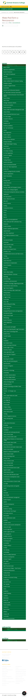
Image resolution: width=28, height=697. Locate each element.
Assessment (6, 88)
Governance (6, 146)
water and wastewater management (11, 497)
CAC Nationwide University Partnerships (12, 92)
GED (4, 237)
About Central (6, 67)
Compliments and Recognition (7, 678)
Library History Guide (8, 411)
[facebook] (3, 660)
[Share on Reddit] (22, 52)
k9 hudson (5, 425)
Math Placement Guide (8, 566)
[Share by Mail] (24, 52)
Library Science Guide (8, 315)
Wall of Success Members (9, 139)
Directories (4, 685)
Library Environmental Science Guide (11, 467)
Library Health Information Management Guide (13, 109)
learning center (6, 180)
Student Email (4, 673)
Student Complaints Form (6, 676)
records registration (7, 529)
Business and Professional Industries (11, 90)
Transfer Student (7, 336)
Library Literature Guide (8, 460)
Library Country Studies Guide (9, 436)
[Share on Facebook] (3, 52)
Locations (5, 595)
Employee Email (5, 671)
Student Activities (7, 226)
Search (4, 488)
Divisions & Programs (8, 365)
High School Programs (8, 288)
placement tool (6, 397)
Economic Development (8, 504)
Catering (5, 76)
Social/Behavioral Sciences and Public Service (13, 253)
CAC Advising (6, 550)
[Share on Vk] (19, 52)
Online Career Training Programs (10, 189)
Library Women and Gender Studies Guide (12, 447)
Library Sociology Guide (8, 381)
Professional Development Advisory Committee (13, 192)
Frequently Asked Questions (9, 379)
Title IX (4, 324)
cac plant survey (7, 522)
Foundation (5, 429)
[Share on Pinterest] (11, 52)
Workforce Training (7, 508)
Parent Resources (7, 306)
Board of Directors (7, 320)
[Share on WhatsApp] (8, 52)
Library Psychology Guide (9, 456)
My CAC (5, 388)
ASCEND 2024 (6, 458)
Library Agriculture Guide (8, 352)
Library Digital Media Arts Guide (10, 395)
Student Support (7, 134)
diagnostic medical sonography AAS (11, 451)
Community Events (7, 409)
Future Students (6, 604)
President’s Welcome (8, 118)
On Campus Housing (8, 150)
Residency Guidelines (8, 125)
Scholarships (6, 372)
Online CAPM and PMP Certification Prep (12, 221)
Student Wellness (7, 137)
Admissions (5, 598)
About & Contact (5, 6)
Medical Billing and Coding (9, 304)
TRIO (4, 393)
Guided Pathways (7, 593)
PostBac (5, 547)
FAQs (4, 178)
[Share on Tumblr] (16, 52)
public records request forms (9, 249)
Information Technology (8, 370)
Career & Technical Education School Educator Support (13, 95)
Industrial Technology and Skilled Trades (12, 386)
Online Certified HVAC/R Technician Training (13, 81)
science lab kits (6, 308)
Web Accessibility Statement (9, 554)
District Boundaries (7, 176)
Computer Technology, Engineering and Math (13, 283)
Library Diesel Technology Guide (10, 331)
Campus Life (6, 614)
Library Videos (6, 185)
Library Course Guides (8, 449)
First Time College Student (9, 377)
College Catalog (6, 407)
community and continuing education (11, 432)
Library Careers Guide (8, 434)
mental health (6, 404)
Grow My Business (7, 78)
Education (5, 368)
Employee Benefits (7, 141)
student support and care (9, 531)
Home (4, 588)
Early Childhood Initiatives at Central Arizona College (13, 439)
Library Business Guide (8, 472)
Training (5, 256)
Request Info (6, 356)
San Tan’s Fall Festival (8, 128)
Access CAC (6, 169)
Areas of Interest (7, 203)
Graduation (5, 340)
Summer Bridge (6, 279)
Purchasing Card (7, 540)
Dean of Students (7, 265)
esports (5, 501)
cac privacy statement (8, 465)
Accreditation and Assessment (10, 281)
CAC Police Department (8, 233)
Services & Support (7, 155)
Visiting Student (6, 292)
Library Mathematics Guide (9, 518)
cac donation (6, 543)
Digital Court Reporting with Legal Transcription (13, 329)
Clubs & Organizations (8, 173)
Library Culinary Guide (8, 463)
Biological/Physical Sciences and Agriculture (13, 311)
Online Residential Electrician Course (11, 114)
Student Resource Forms (6, 666)
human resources (7, 107)
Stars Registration (7, 132)
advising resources (7, 384)
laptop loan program (8, 538)
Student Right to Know (8, 347)
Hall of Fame (6, 100)
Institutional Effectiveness (9, 570)
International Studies (8, 313)
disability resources (7, 536)
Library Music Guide (7, 427)
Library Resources (7, 182)
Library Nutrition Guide (8, 244)
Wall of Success (6, 295)
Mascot (5, 217)
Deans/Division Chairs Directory (10, 285)
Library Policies (6, 112)
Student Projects (7, 499)
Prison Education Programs (9, 354)
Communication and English (9, 327)
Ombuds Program (7, 559)
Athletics (5, 611)
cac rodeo (5, 483)
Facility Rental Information (9, 423)
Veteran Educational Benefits (9, 164)
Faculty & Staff (6, 602)
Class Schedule (6, 402)
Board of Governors (7, 72)
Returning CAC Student (8, 359)
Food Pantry (6, 579)
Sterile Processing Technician (9, 345)
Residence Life (6, 123)
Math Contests (6, 148)
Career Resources (7, 260)
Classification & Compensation (10, 263)
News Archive (6, 609)
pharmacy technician (8, 444)
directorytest (6, 515)
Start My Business (7, 196)
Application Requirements (9, 69)
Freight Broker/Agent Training (10, 144)
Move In (5, 269)
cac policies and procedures (9, 375)
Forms (4, 212)
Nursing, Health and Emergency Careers (12, 187)
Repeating (5, 276)
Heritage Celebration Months (9, 102)
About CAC (5, 600)
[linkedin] (7, 660)
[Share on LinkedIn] (14, 52)
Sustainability (6, 552)
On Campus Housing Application (10, 219)
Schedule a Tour (7, 251)
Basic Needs (6, 495)
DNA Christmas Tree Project (9, 511)
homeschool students (8, 105)
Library (4, 214)
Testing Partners (7, 160)
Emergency (4, 680)
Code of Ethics (6, 98)
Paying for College (7, 246)
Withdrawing (6, 317)
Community (6, 616)
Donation (5, 267)
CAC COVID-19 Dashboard (9, 74)
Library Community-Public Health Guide (12, 290)
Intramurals (5, 242)
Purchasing (5, 121)
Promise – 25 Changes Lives (9, 391)
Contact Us (5, 607)
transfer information (7, 162)
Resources (5, 224)
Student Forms (6, 333)
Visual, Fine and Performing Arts (10, 361)
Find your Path (6, 575)
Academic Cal (6, 563)
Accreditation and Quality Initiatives (8, 681)
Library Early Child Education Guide (11, 474)
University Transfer (7, 349)
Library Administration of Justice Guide (11, 481)
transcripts (5, 492)
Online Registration (7, 322)
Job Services (6, 506)
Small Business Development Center (11, 476)
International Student (8, 240)
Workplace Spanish (7, 83)
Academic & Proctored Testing (10, 577)
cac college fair (6, 400)
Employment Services (8, 208)
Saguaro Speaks (7, 469)
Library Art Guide (7, 527)
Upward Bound (6, 231)
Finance (5, 210)
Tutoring (5, 413)
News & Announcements (8, 618)
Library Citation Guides (8, 454)
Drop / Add (5, 301)
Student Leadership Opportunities (10, 228)
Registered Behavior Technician (10, 274)
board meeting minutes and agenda (11, 486)
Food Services (6, 479)
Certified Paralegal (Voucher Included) (11, 171)
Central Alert (6, 299)
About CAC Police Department (10, 166)
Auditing (5, 205)
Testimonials (6, 157)
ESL (4, 420)
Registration (6, 194)
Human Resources (5, 683)
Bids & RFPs (6, 258)
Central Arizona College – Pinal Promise (12, 568)
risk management (7, 534)
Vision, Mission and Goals (9, 198)
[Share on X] (6, 52)
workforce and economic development (12, 524)
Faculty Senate (6, 572)
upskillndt (5, 520)
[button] (14, 9)
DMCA (4, 490)
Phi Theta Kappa (7, 116)
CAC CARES (5, 561)
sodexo (5, 130)
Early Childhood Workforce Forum (10, 235)
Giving (4, 338)
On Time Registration (8, 153)
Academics (5, 591)
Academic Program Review (9, 85)
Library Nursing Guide (8, 418)
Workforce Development (8, 556)
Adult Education (6, 363)
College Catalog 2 (7, 545)
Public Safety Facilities (8, 272)
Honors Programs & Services (9, 416)
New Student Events (7, 343)
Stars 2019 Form (7, 582)
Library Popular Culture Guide (9, 442)
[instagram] (4, 660)
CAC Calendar (6, 584)
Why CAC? (5, 201)
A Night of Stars (6, 297)
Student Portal (6, 586)
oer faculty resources (8, 513)
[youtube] (6, 660)
